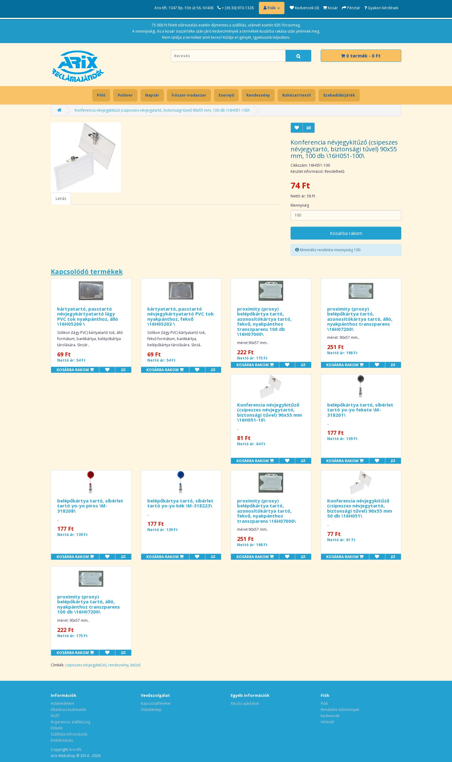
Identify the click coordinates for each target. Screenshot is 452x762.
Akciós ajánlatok (245, 703)
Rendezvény (258, 95)
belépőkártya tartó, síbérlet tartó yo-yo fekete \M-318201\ (360, 410)
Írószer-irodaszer (189, 95)
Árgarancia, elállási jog (70, 721)
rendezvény (118, 665)
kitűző (135, 665)
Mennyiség (300, 205)
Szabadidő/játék (339, 95)
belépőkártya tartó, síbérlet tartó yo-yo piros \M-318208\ (90, 506)
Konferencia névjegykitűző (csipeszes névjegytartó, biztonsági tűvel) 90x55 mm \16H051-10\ (269, 412)
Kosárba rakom (346, 233)
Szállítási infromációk (69, 734)
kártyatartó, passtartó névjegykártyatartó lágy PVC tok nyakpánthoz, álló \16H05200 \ (87, 316)
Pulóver (125, 95)
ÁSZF (55, 715)
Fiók (324, 703)
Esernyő (226, 95)
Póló (101, 95)
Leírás (61, 198)
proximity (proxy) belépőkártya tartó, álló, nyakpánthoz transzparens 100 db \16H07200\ (88, 604)
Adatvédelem (62, 703)
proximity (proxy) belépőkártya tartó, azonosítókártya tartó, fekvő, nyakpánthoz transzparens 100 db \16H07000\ (264, 321)
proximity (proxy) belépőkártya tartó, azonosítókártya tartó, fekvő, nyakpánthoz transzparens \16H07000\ (266, 511)
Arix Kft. (75, 749)
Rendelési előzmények (340, 709)
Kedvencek (330, 715)
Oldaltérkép (151, 709)
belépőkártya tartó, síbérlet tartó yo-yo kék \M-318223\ (180, 503)
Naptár (152, 95)
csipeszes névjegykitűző (85, 665)
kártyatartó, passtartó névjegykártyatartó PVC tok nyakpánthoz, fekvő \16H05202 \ (180, 316)
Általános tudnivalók (68, 709)
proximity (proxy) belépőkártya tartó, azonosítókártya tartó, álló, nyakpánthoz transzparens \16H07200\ (359, 319)
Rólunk (56, 728)
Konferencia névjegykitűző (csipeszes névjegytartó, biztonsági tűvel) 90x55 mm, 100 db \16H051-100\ (162, 110)
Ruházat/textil (296, 95)
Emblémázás (62, 740)
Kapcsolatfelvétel (156, 703)
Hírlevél (327, 721)
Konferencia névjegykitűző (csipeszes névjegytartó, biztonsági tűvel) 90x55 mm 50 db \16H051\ (359, 508)
